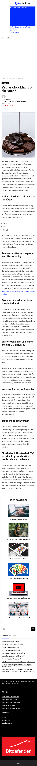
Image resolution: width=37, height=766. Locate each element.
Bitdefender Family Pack (18, 14)
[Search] (8, 38)
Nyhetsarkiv (14, 29)
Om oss (12, 31)
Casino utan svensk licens (18, 559)
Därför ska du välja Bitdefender (20, 27)
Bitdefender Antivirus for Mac (20, 20)
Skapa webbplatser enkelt (18, 519)
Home (3, 79)
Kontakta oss (14, 33)
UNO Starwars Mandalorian (18, 578)
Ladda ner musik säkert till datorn (18, 539)
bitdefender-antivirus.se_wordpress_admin (14, 100)
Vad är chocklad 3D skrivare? (11, 659)
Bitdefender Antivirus (17, 18)
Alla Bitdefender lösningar (18, 7)
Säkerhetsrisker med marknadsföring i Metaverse (18, 662)
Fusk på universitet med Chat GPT (18, 618)
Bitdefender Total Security (19, 11)
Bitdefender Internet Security (19, 16)
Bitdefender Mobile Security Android (22, 21)
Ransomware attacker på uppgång (18, 598)
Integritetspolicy (7, 723)
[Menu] (2, 38)
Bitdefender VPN (15, 25)
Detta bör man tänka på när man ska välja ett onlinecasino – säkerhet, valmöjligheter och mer (18, 670)
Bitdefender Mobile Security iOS (20, 23)
